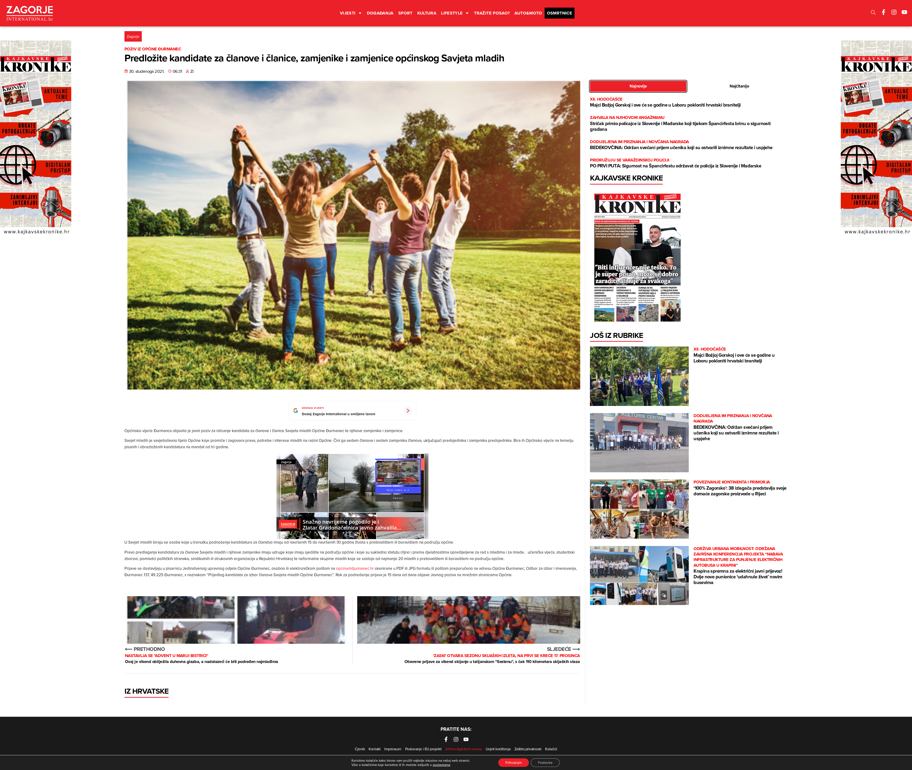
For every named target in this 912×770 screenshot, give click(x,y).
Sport (405, 13)
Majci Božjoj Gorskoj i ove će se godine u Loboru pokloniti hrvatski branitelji (665, 102)
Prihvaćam (513, 762)
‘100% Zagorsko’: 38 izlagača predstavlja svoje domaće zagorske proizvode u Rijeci (740, 488)
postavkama (441, 765)
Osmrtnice (559, 13)
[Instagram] (894, 12)
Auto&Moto (528, 13)
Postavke (545, 762)
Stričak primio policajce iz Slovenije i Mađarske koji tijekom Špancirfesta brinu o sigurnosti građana (680, 123)
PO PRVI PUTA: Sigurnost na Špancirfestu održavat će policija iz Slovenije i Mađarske (675, 163)
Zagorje (133, 36)
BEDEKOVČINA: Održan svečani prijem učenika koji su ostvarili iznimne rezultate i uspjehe (681, 145)
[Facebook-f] (883, 12)
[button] (873, 13)
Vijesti (348, 13)
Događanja (380, 13)
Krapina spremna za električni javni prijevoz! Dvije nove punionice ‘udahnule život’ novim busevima (738, 566)
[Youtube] (904, 12)
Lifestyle (452, 13)
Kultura (427, 13)
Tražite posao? (492, 13)
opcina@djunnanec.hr (355, 568)
